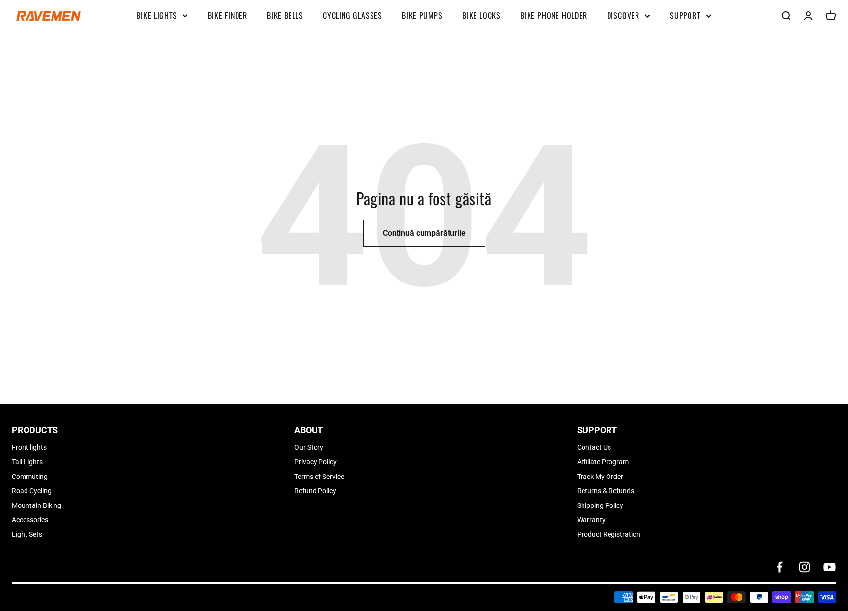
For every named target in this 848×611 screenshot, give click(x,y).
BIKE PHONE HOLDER (553, 15)
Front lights (29, 447)
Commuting (30, 476)
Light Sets (27, 534)
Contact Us (594, 447)
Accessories (30, 520)
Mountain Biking (36, 505)
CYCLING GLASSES (352, 15)
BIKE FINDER (227, 15)
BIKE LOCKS (481, 15)
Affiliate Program (603, 462)
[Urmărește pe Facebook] (779, 567)
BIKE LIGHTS (156, 15)
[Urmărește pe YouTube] (829, 567)
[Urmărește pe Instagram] (804, 567)
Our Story (308, 447)
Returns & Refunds (605, 491)
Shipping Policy (600, 505)
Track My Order (600, 476)
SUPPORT (685, 15)
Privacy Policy (315, 462)
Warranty (591, 520)
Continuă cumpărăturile (424, 233)
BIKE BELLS (285, 15)
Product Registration (608, 534)
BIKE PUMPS (422, 15)
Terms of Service (319, 476)
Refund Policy (315, 491)
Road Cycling (32, 491)
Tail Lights (27, 462)
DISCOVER (623, 15)
